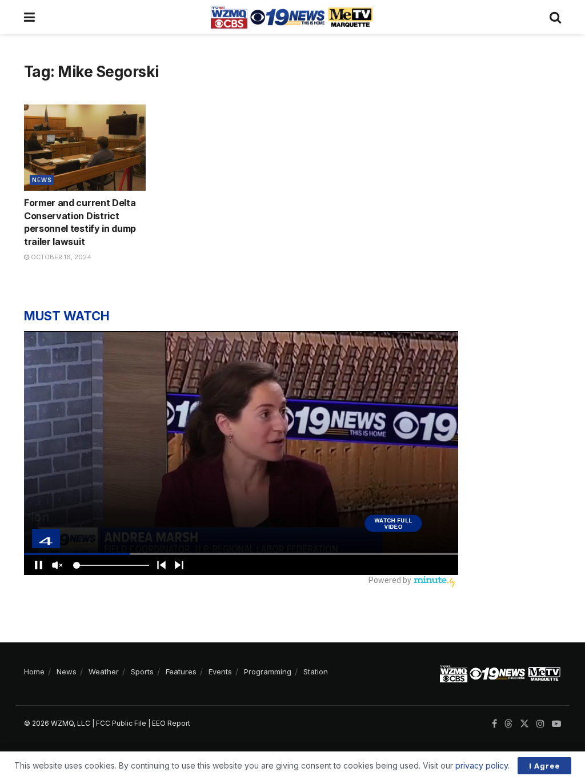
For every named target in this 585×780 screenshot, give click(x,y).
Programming (267, 671)
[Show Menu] (29, 17)
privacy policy (481, 765)
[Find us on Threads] (508, 724)
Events (220, 671)
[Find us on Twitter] (524, 723)
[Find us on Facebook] (494, 723)
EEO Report (171, 723)
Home (34, 671)
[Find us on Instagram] (540, 723)
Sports (142, 671)
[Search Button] (555, 17)
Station (315, 671)
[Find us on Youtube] (556, 723)
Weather (104, 671)
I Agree (544, 765)
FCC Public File (121, 723)
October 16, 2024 (60, 257)
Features (181, 671)
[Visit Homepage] (292, 17)
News (41, 179)
